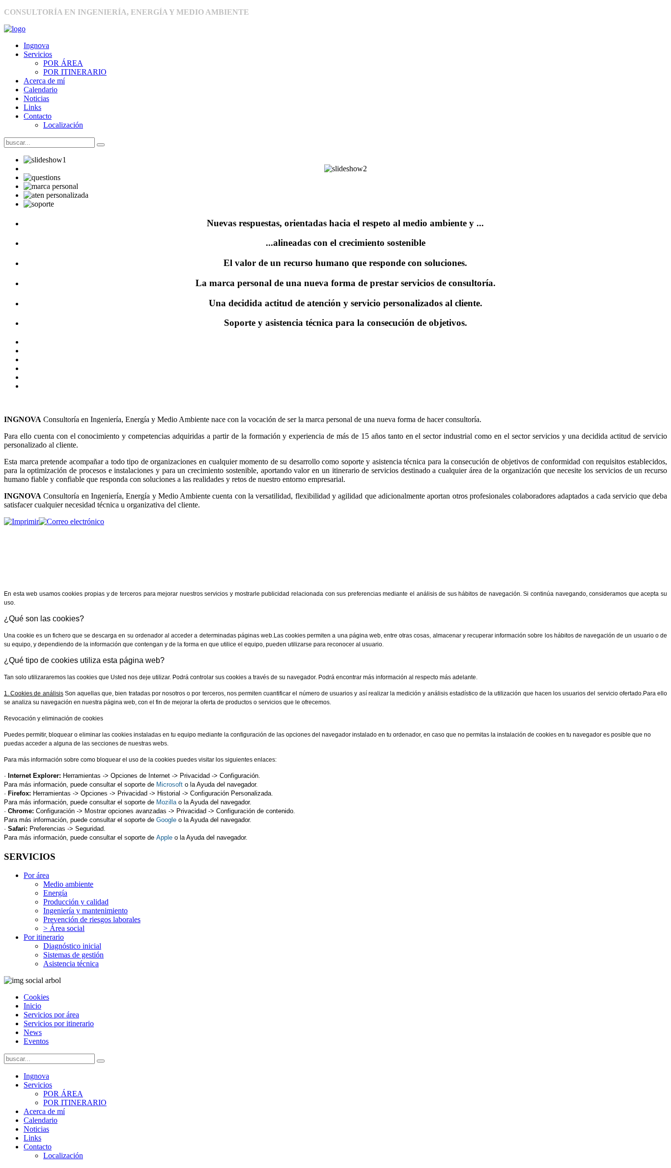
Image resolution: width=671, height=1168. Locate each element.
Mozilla (166, 802)
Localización (63, 125)
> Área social (63, 928)
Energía (55, 893)
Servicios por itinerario (59, 1023)
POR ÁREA (63, 63)
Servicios (38, 54)
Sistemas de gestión (73, 955)
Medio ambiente (68, 884)
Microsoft (169, 784)
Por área (36, 875)
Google (166, 819)
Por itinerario (44, 937)
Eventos (36, 1041)
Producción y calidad (76, 902)
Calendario (40, 89)
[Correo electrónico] (71, 521)
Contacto (38, 116)
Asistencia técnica (71, 963)
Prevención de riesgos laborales (91, 919)
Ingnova (36, 45)
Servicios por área (51, 1014)
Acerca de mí (44, 81)
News (33, 1032)
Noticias (36, 98)
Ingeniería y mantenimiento (85, 910)
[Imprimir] (21, 521)
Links (32, 107)
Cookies (36, 997)
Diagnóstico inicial (72, 946)
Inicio (32, 1006)
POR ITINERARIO (75, 72)
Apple (164, 837)
